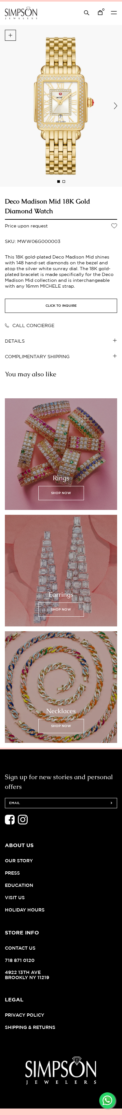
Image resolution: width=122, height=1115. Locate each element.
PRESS (12, 872)
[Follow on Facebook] (10, 822)
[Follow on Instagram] (23, 822)
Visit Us (15, 897)
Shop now (61, 493)
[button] (58, 181)
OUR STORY (19, 860)
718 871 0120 (19, 960)
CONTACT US (20, 947)
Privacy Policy (24, 1014)
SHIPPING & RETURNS (30, 1027)
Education (19, 885)
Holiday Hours (25, 909)
